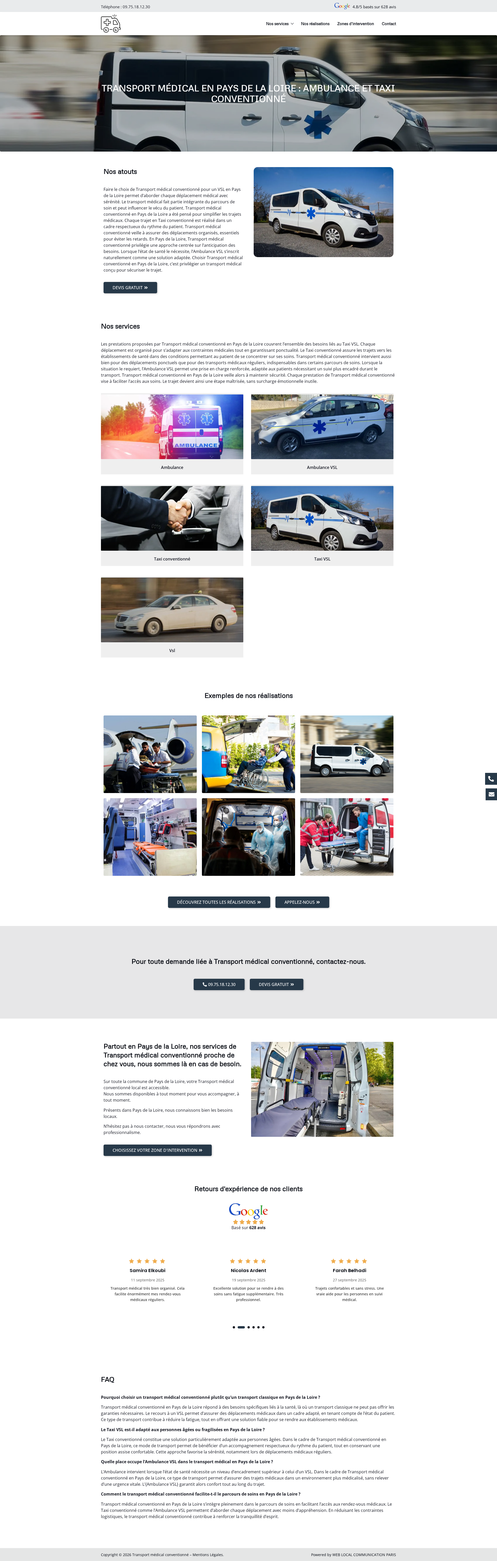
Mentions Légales (208, 1554)
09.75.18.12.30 (136, 6)
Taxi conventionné (172, 559)
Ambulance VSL (322, 467)
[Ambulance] (172, 426)
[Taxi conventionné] (172, 518)
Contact (389, 23)
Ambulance (172, 467)
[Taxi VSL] (322, 518)
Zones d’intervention (355, 23)
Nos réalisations (315, 23)
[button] (234, 1327)
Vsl (172, 650)
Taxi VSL (322, 559)
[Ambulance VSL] (322, 426)
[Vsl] (172, 610)
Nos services (277, 23)
